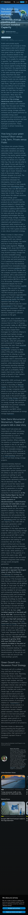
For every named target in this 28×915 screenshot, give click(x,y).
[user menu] (26, 2)
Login (17, 2)
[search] (14, 2)
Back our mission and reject (14, 912)
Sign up (22, 2)
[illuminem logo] (5, 2)
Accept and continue (14, 908)
